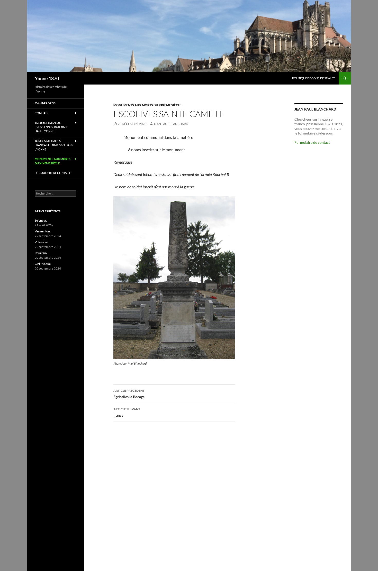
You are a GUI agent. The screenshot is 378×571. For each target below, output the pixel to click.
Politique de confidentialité (313, 78)
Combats (41, 113)
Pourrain (41, 253)
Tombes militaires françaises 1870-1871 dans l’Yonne (54, 145)
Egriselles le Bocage (129, 394)
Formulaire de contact (312, 142)
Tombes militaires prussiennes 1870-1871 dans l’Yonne (51, 127)
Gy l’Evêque (43, 264)
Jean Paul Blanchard (171, 124)
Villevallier (42, 242)
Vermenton (42, 231)
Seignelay (41, 220)
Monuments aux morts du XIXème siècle (147, 105)
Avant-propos (45, 103)
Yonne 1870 (47, 78)
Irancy (126, 412)
